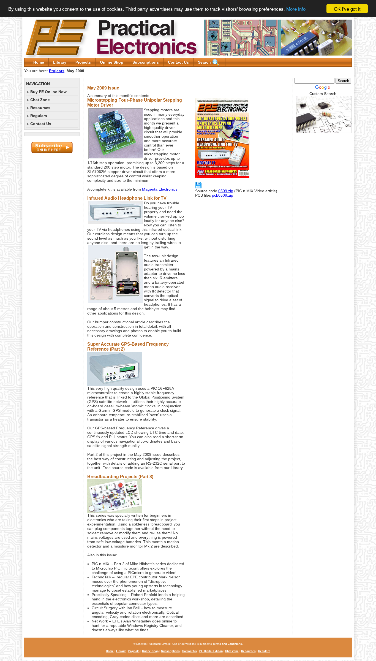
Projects (83, 62)
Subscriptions (145, 62)
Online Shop (111, 62)
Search (204, 62)
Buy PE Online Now (48, 92)
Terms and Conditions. (228, 643)
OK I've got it (347, 8)
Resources (40, 107)
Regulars (38, 115)
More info (296, 9)
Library (59, 62)
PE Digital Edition (211, 650)
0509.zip (225, 191)
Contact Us (178, 62)
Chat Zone (40, 99)
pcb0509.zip (222, 195)
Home (38, 62)
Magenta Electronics (160, 189)
